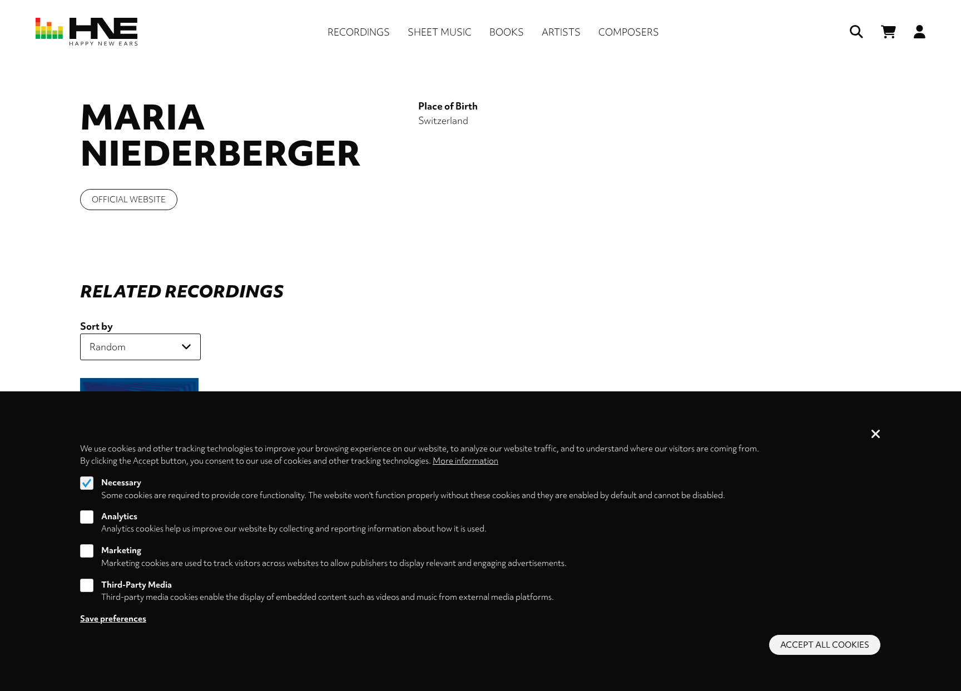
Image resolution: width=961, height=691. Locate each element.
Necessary (121, 482)
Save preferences (113, 618)
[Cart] (888, 31)
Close (876, 435)
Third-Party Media (136, 584)
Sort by (96, 326)
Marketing (121, 550)
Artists (561, 32)
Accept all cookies (824, 644)
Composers (628, 32)
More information (465, 460)
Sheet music (440, 32)
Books (506, 32)
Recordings (359, 32)
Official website (129, 199)
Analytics (119, 516)
